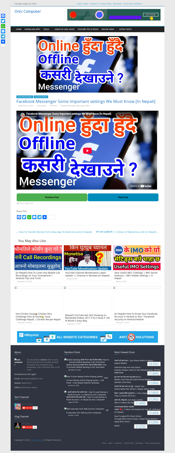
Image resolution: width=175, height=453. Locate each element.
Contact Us (94, 3)
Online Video (107, 29)
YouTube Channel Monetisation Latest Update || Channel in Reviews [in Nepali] (87, 274)
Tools (46, 29)
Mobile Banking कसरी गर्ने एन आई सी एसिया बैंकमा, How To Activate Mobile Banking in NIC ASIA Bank (86, 365)
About (85, 3)
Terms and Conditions (132, 3)
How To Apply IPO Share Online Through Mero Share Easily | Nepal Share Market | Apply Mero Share (136, 419)
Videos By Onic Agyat (64, 29)
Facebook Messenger (68, 106)
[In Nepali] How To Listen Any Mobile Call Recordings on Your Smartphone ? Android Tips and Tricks (38, 275)
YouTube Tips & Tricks (88, 29)
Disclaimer (117, 3)
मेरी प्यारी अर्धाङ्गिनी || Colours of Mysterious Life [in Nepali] (127, 231)
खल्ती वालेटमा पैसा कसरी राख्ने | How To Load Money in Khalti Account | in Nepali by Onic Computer (86, 398)
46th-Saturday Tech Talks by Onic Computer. (87, 411)
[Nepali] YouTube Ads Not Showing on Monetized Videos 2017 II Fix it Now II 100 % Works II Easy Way (87, 318)
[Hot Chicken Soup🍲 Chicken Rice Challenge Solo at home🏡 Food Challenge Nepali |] (38, 287)
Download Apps (32, 29)
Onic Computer (27, 11)
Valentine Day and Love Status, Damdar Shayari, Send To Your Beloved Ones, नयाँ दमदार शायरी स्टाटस (137, 370)
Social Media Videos (25, 97)
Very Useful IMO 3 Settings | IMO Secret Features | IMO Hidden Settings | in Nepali (135, 275)
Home (79, 3)
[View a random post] (158, 29)
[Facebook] (3, 15)
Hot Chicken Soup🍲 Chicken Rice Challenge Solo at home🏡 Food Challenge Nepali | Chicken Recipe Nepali (38, 316)
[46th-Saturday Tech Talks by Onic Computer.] (85, 409)
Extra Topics (125, 29)
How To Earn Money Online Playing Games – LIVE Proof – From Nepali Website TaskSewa (87, 380)
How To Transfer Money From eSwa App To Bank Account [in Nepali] (54, 231)
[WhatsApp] (3, 26)
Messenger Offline (83, 106)
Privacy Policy (106, 3)
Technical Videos (41, 97)
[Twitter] (3, 21)
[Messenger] (3, 31)
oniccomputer (42, 106)
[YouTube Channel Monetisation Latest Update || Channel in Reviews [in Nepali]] (87, 246)
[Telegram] (3, 36)
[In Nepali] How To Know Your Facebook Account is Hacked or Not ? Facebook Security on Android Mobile (135, 316)
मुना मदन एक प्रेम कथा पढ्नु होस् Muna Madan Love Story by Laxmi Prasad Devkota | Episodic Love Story (133, 379)
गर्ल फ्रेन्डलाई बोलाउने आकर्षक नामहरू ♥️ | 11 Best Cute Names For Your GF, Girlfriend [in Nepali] (137, 409)
